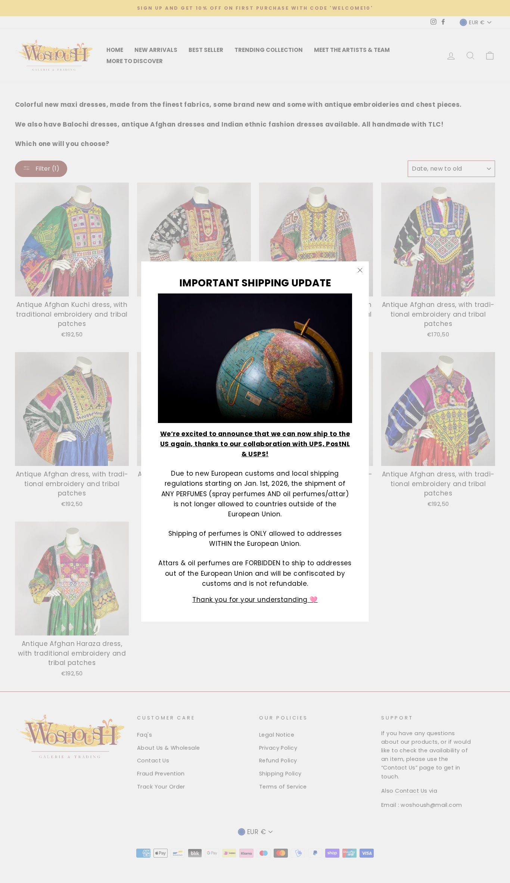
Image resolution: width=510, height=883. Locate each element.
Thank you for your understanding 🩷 (254, 599)
